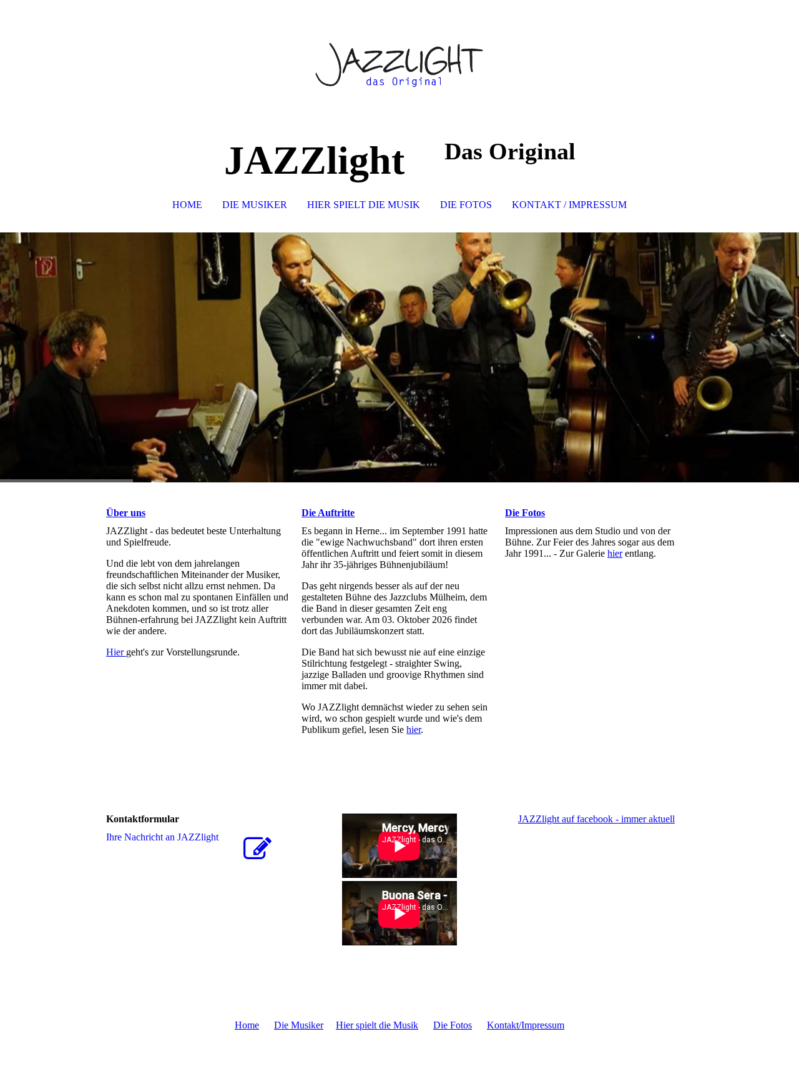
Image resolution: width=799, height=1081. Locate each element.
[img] (399, 62)
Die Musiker (298, 1025)
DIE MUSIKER (254, 204)
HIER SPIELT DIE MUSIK (363, 204)
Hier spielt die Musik (377, 1025)
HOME (187, 204)
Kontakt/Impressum (525, 1025)
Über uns (125, 512)
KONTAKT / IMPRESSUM (569, 204)
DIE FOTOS (466, 204)
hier (413, 729)
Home (247, 1025)
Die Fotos (525, 512)
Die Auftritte (328, 512)
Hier (116, 652)
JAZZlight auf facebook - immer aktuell (596, 819)
